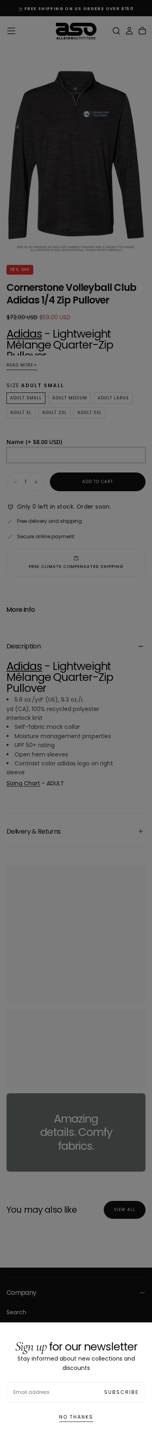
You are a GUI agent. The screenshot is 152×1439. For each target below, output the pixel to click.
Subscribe (121, 1392)
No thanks (76, 1416)
